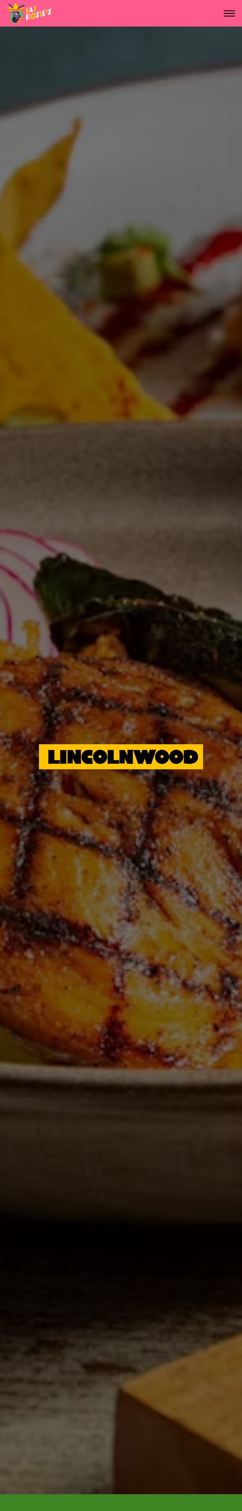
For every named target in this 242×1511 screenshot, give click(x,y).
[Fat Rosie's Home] (29, 13)
